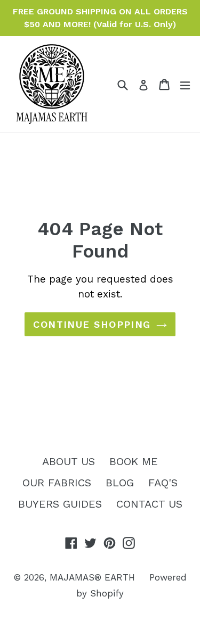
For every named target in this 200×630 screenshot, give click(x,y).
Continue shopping (91, 324)
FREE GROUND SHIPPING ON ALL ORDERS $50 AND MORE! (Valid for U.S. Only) (100, 17)
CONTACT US (149, 504)
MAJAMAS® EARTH (92, 577)
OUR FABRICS (56, 482)
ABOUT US (68, 461)
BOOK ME (133, 461)
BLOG (120, 482)
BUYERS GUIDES (60, 504)
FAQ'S (163, 482)
